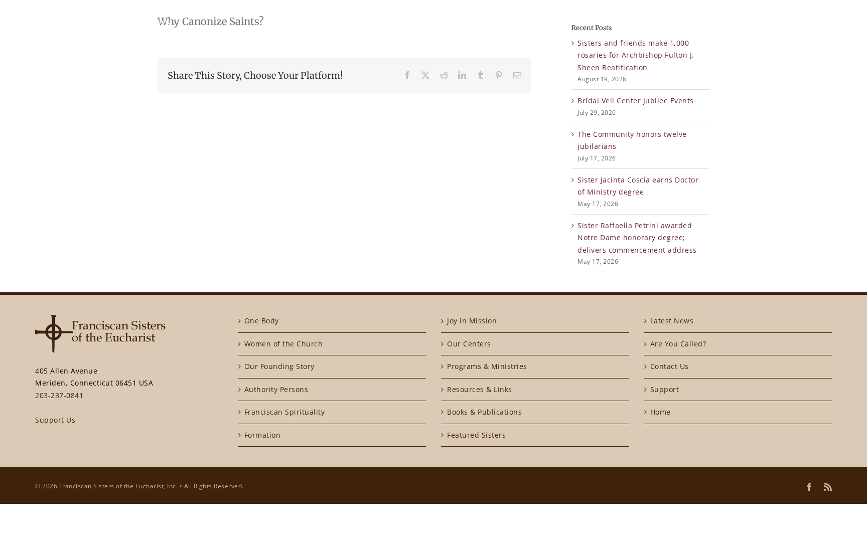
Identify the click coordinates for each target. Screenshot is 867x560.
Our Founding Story (279, 366)
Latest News (672, 320)
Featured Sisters (476, 435)
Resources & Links (479, 389)
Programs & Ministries (487, 366)
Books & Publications (484, 412)
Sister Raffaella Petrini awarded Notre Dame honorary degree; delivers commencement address (637, 238)
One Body (261, 320)
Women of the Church (283, 343)
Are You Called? (678, 343)
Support (664, 389)
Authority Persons (276, 389)
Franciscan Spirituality (284, 412)
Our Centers (469, 343)
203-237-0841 (59, 395)
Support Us (55, 420)
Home (660, 412)
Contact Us (669, 366)
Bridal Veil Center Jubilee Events (635, 100)
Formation (262, 435)
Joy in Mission (472, 320)
